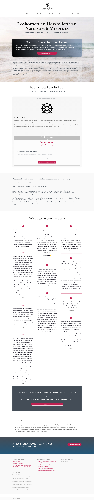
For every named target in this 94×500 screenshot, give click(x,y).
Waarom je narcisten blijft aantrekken (45, 468)
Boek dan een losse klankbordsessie (47, 404)
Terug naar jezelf (74, 444)
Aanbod (21, 14)
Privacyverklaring (16, 461)
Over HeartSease (57, 14)
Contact (66, 14)
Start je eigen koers (47, 162)
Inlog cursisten (75, 14)
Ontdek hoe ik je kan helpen (47, 53)
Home (15, 14)
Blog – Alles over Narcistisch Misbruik (38, 14)
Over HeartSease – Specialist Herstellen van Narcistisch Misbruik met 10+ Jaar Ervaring (49, 495)
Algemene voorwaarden (18, 463)
